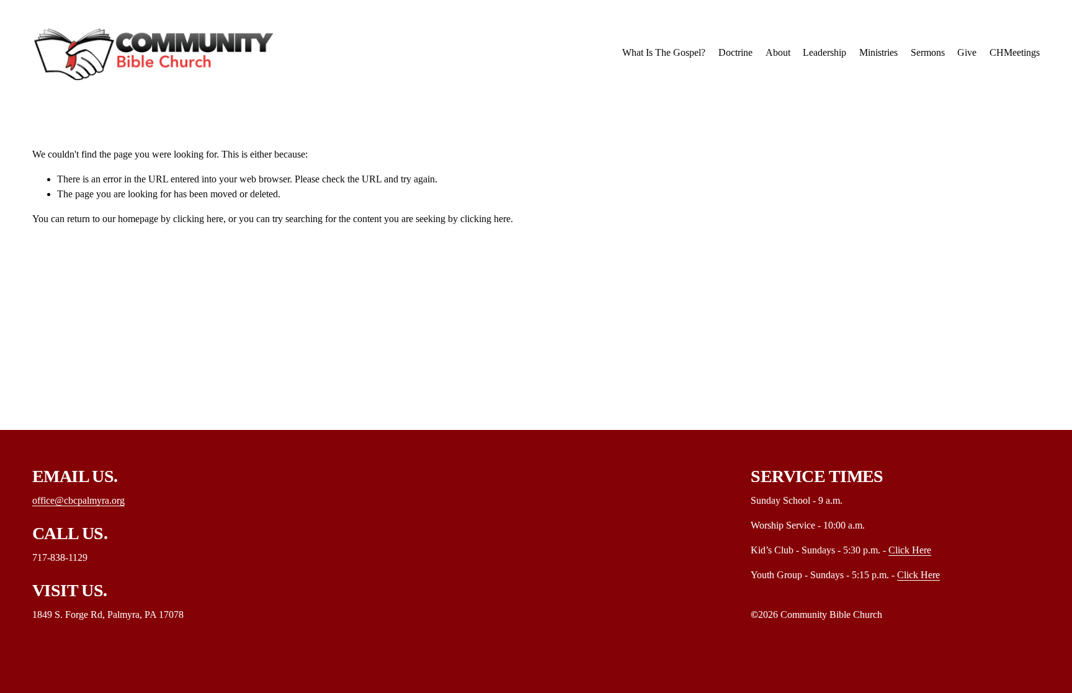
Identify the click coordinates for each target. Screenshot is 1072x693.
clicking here (198, 218)
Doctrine (735, 52)
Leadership (824, 52)
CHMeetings (1014, 52)
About (778, 52)
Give (966, 52)
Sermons (928, 52)
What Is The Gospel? (663, 52)
